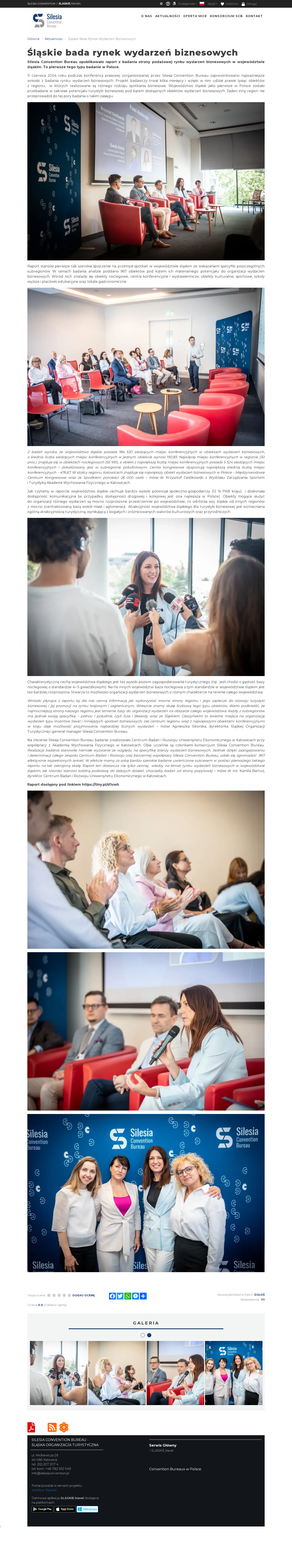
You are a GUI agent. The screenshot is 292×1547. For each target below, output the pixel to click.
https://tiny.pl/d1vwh (100, 784)
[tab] (143, 1335)
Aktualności (167, 16)
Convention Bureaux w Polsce (175, 1469)
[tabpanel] (175, 1374)
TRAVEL (70, 3)
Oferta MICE (195, 16)
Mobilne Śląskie (44, 1490)
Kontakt (254, 16)
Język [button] (211, 3)
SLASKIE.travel (162, 1451)
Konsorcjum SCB (226, 16)
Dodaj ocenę (83, 1295)
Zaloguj (251, 3)
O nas (146, 16)
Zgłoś (259, 1294)
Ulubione (231, 3)
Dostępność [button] (186, 3)
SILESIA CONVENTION (41, 3)
